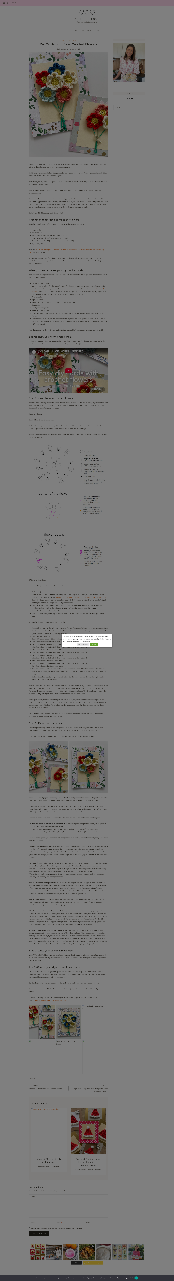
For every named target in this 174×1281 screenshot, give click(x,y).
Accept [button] (94, 644)
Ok (136, 1278)
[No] (171, 1278)
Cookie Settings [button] (83, 644)
